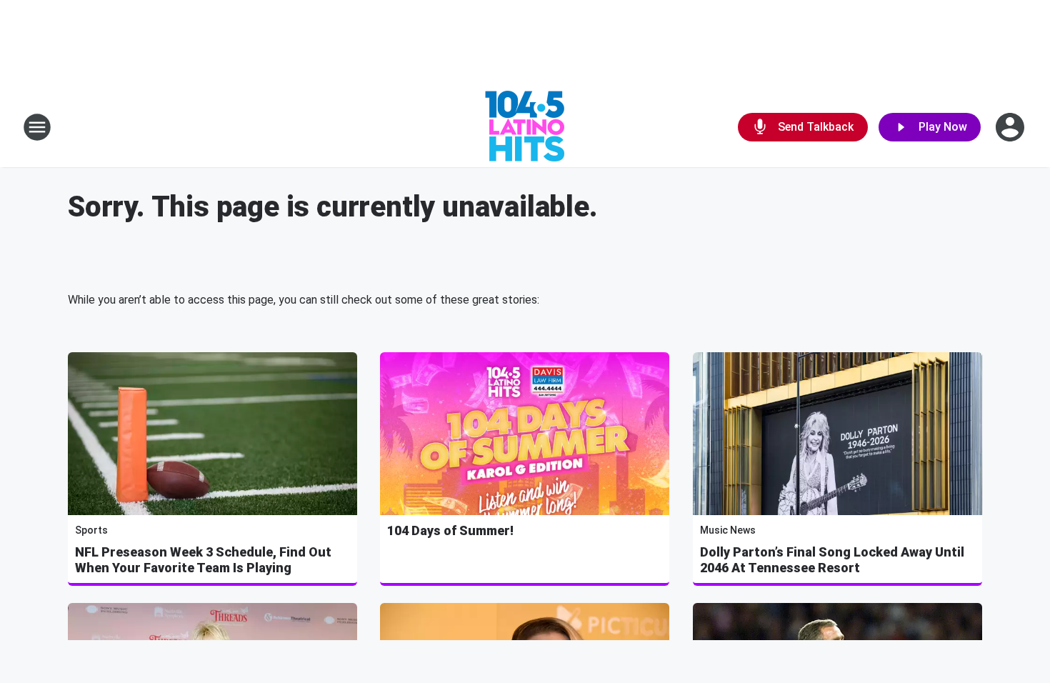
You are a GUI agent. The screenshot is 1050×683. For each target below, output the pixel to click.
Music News (728, 530)
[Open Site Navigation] (37, 127)
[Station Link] (525, 127)
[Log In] (1011, 127)
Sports (91, 530)
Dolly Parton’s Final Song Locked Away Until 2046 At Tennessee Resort (832, 559)
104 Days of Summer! (450, 530)
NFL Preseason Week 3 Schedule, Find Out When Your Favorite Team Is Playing (203, 559)
